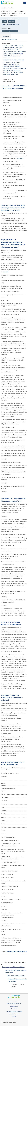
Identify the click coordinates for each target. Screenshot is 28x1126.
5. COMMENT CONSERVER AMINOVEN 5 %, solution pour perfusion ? (14, 69)
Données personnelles (14, 1014)
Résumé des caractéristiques (9, 39)
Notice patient (5, 36)
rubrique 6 (5, 272)
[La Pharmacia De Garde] (7, 3)
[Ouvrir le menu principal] (24, 2)
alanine (4, 21)
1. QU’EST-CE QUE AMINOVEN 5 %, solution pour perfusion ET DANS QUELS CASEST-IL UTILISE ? (13, 48)
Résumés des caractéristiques (14, 1003)
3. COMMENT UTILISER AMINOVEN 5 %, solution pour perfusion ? (13, 61)
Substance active (14, 1006)
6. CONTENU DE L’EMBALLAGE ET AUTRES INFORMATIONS (13, 73)
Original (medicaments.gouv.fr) (17, 951)
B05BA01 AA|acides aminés (9, 31)
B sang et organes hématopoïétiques (13, 967)
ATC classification (14, 1008)
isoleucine (11, 21)
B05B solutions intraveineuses (16, 976)
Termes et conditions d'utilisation (14, 1011)
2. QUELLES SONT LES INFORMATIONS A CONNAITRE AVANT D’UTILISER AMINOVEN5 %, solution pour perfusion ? (14, 55)
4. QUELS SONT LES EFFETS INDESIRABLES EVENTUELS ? (11, 65)
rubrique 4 (19, 158)
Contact (14, 1016)
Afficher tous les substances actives (11, 24)
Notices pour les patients (7, 8)
